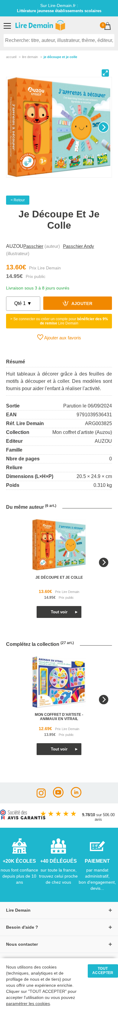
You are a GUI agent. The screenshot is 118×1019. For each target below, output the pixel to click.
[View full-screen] (105, 73)
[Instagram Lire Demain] (41, 796)
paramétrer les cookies (28, 1003)
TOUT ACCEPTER (102, 970)
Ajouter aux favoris (62, 337)
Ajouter (81, 304)
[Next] (103, 127)
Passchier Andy (78, 246)
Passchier (33, 246)
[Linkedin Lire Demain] (76, 796)
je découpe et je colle (59, 577)
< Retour (18, 200)
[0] (107, 26)
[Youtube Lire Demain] (58, 796)
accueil (11, 57)
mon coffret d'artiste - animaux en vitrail (59, 716)
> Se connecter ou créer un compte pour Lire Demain (59, 321)
